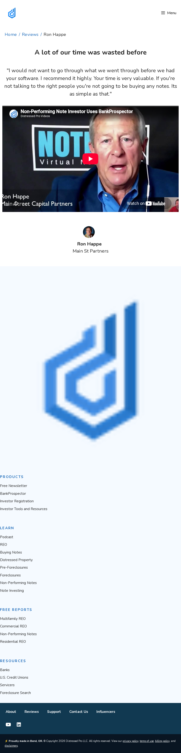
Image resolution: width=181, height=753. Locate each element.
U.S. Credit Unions (14, 677)
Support (54, 711)
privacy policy (130, 741)
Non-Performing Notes (18, 582)
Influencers (105, 711)
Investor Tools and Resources (23, 509)
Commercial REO (13, 626)
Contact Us (78, 711)
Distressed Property (16, 560)
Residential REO (13, 641)
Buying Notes (11, 552)
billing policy (162, 741)
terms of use (147, 741)
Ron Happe (89, 244)
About (11, 711)
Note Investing (12, 590)
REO (3, 544)
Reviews (30, 34)
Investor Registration (17, 501)
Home (11, 34)
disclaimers (11, 746)
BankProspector (13, 493)
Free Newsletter (13, 485)
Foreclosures (10, 575)
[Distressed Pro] (12, 13)
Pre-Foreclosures (14, 567)
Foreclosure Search (15, 692)
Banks (5, 670)
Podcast (6, 537)
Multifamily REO (13, 618)
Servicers (7, 685)
